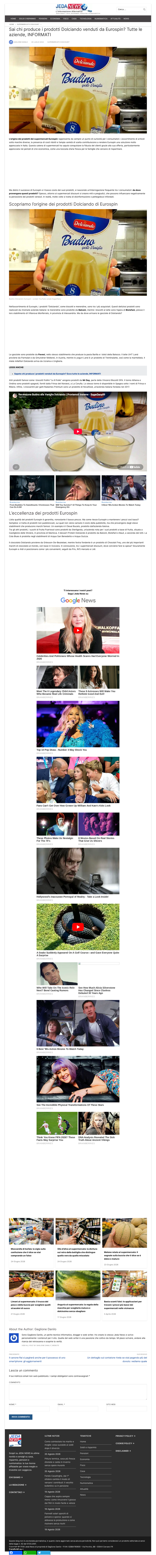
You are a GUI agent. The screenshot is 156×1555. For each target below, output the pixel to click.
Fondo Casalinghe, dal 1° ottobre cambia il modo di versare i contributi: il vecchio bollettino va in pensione (59, 1481)
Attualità (84, 1489)
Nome (12, 1404)
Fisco (82, 1465)
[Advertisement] (78, 171)
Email (61, 1404)
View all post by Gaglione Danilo (36, 1345)
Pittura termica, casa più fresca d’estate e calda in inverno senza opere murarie (60, 1462)
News (83, 1495)
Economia (85, 1459)
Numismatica (86, 1483)
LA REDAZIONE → (18, 1485)
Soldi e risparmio (88, 1447)
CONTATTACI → (17, 1492)
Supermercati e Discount (28, 24)
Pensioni (84, 1453)
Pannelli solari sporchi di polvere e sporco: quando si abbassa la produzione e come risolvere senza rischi (60, 1518)
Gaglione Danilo (21, 42)
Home (11, 24)
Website (55, 1345)
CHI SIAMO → (16, 1477)
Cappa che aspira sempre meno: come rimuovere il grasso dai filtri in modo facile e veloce (60, 1499)
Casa (82, 1471)
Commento (14, 1382)
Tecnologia (85, 1477)
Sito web (110, 1404)
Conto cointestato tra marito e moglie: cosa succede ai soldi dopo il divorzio (59, 1444)
